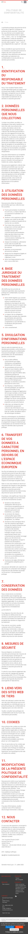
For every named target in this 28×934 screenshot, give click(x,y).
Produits (18, 876)
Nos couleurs (5, 884)
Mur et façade (19, 879)
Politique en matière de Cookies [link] (14, 932)
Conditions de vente (21, 887)
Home (2, 22)
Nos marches (6, 876)
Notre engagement (21, 885)
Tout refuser (19, 927)
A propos (18, 882)
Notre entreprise (20, 884)
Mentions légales (20, 888)
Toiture (17, 878)
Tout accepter (10, 927)
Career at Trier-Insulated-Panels (20, 891)
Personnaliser (14, 929)
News (17, 893)
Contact (4, 896)
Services (4, 882)
